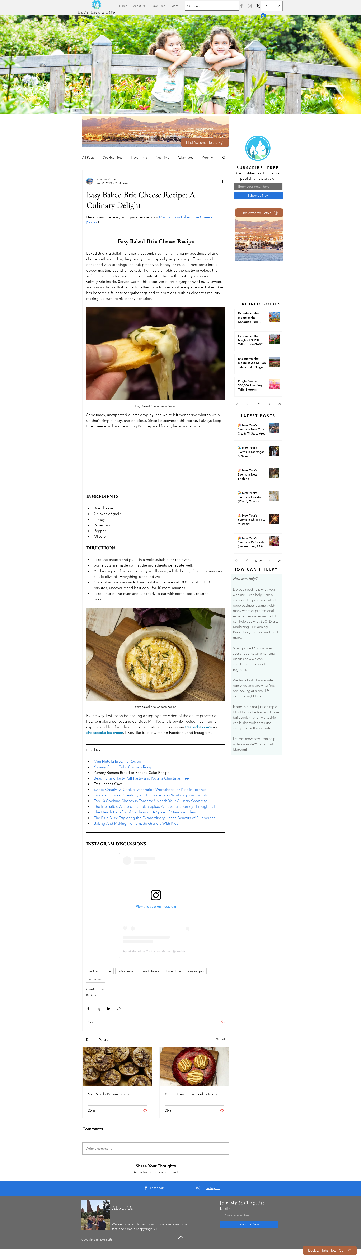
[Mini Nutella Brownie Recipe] (117, 1066)
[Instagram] (249, 6)
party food (96, 979)
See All (220, 1039)
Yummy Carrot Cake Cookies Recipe (191, 1093)
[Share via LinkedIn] (109, 1009)
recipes (94, 971)
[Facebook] (241, 6)
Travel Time (139, 157)
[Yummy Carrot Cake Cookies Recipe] (194, 1066)
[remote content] (155, 461)
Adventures (185, 157)
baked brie (173, 971)
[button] (224, 157)
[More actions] (222, 181)
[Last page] (279, 404)
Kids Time (162, 157)
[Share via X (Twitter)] (98, 1009)
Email (224, 1208)
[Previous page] (247, 404)
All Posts (88, 157)
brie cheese (125, 971)
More (205, 157)
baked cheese (150, 971)
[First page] (237, 404)
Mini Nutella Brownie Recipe (109, 1093)
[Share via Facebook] (88, 1009)
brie (108, 971)
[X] (258, 6)
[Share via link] (119, 1009)
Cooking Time (112, 157)
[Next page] (269, 404)
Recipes (91, 995)
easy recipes (196, 971)
